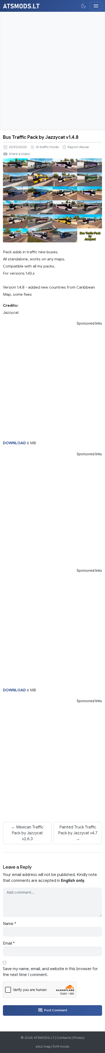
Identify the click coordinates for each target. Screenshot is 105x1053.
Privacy (78, 1038)
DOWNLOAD (14, 443)
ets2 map (43, 1046)
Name (9, 923)
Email (9, 943)
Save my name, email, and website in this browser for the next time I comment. (50, 971)
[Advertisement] (52, 71)
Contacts (63, 1038)
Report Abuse (78, 147)
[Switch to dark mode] (83, 6)
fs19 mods (61, 1046)
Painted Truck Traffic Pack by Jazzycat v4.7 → (77, 833)
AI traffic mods (47, 147)
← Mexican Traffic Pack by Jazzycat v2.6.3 (27, 833)
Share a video (19, 154)
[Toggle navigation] (96, 6)
